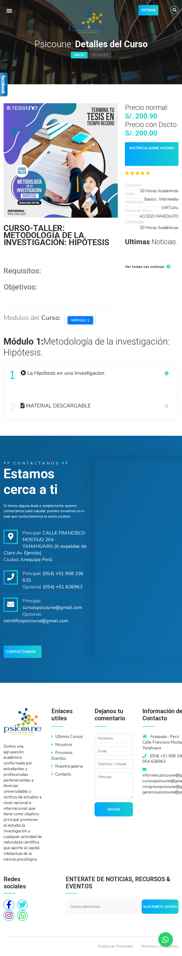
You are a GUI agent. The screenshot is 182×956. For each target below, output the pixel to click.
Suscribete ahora (160, 906)
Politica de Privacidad (115, 946)
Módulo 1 (80, 320)
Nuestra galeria (69, 766)
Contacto (63, 774)
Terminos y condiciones (159, 946)
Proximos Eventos (62, 755)
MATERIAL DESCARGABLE (50, 408)
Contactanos (21, 651)
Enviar (114, 809)
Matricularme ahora (151, 148)
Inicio (79, 55)
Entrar (148, 10)
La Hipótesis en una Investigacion (57, 375)
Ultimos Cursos (69, 736)
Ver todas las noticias (145, 266)
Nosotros (63, 744)
